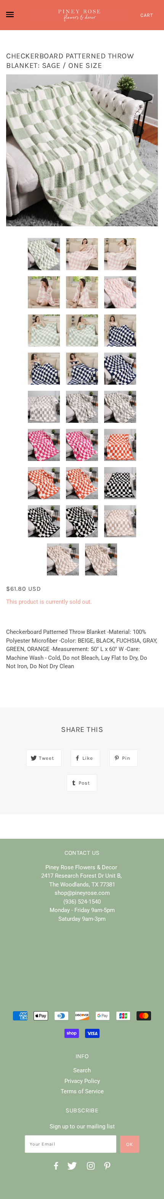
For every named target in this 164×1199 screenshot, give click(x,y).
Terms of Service (82, 1091)
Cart (146, 15)
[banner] (79, 15)
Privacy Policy (82, 1081)
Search (82, 1070)
